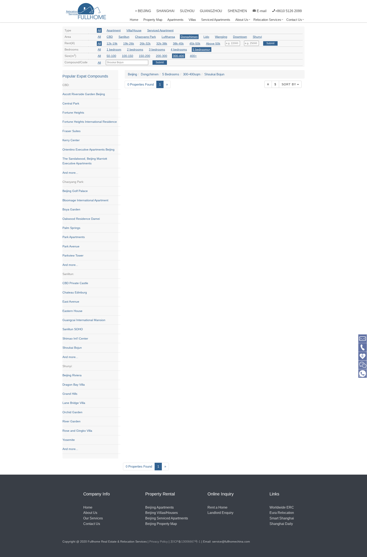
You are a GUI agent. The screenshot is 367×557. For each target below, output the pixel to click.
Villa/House (133, 30)
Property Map (152, 19)
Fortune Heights (73, 112)
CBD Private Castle (75, 283)
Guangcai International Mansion (83, 320)
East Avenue (70, 301)
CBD (110, 36)
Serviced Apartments (215, 19)
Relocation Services (267, 19)
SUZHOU (187, 11)
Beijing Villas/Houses (161, 513)
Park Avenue (70, 246)
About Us (241, 19)
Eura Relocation (282, 513)
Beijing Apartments (159, 507)
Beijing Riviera (72, 375)
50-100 (111, 56)
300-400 (178, 56)
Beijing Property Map (161, 524)
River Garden (71, 421)
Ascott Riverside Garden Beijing (83, 94)
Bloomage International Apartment (85, 200)
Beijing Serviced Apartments (166, 518)
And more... (70, 172)
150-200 (144, 56)
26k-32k (145, 43)
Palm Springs (71, 228)
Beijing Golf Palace (75, 191)
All (99, 30)
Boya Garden (71, 209)
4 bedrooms (179, 49)
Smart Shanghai (282, 518)
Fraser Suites (71, 131)
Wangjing (221, 36)
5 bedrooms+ (201, 49)
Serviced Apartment (160, 30)
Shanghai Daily (281, 524)
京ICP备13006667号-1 (185, 541)
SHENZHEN (237, 11)
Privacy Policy (158, 541)
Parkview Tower (72, 255)
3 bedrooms (157, 49)
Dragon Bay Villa (73, 384)
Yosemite (68, 439)
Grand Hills (69, 393)
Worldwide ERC (282, 507)
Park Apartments (73, 237)
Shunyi (257, 36)
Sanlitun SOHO (72, 329)
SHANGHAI (165, 11)
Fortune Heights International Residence (89, 121)
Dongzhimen (189, 36)
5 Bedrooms (170, 74)
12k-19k (112, 43)
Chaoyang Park (145, 36)
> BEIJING (143, 11)
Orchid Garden (72, 412)
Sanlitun (124, 36)
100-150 (127, 56)
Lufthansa (168, 36)
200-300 (161, 56)
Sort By (289, 84)
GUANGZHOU (211, 11)
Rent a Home (217, 507)
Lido (206, 36)
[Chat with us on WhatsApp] (362, 373)
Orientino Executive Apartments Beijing (88, 149)
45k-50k (194, 43)
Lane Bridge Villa (73, 403)
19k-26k (128, 43)
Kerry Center (71, 140)
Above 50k (213, 43)
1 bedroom (114, 49)
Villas (192, 19)
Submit (270, 43)
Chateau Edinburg (74, 292)
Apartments (175, 19)
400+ (193, 56)
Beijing (132, 74)
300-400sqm (191, 74)
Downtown (240, 36)
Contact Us (294, 19)
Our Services (93, 518)
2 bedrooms (135, 49)
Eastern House (72, 311)
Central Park (70, 103)
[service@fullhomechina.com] (362, 338)
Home (134, 19)
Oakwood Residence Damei (81, 218)
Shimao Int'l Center (75, 338)
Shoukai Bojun (72, 347)
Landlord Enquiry (220, 513)
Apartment (114, 30)
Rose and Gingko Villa (77, 430)
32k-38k (161, 43)
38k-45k (178, 43)
